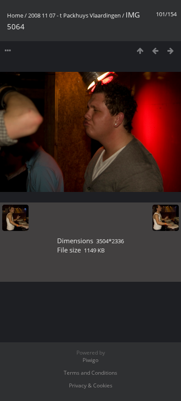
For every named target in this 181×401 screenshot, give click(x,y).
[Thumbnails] (140, 51)
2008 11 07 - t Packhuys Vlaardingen (74, 15)
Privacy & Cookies (90, 385)
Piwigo (90, 360)
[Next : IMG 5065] (170, 51)
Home (15, 15)
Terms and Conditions (90, 372)
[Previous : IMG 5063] (155, 51)
